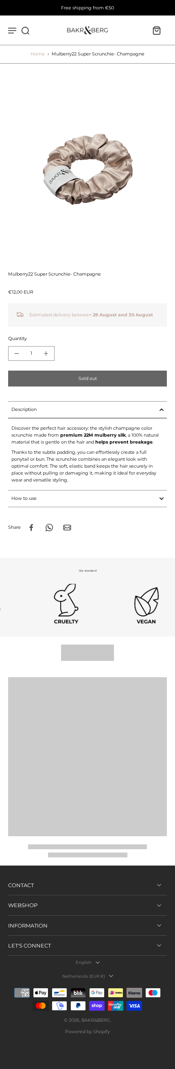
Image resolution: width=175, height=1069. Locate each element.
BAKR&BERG (95, 1020)
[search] (25, 30)
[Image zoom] (87, 167)
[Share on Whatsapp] (49, 528)
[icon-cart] (156, 30)
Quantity (17, 338)
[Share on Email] (67, 528)
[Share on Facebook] (31, 528)
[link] (51, 604)
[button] (87, 379)
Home (38, 54)
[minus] (17, 353)
